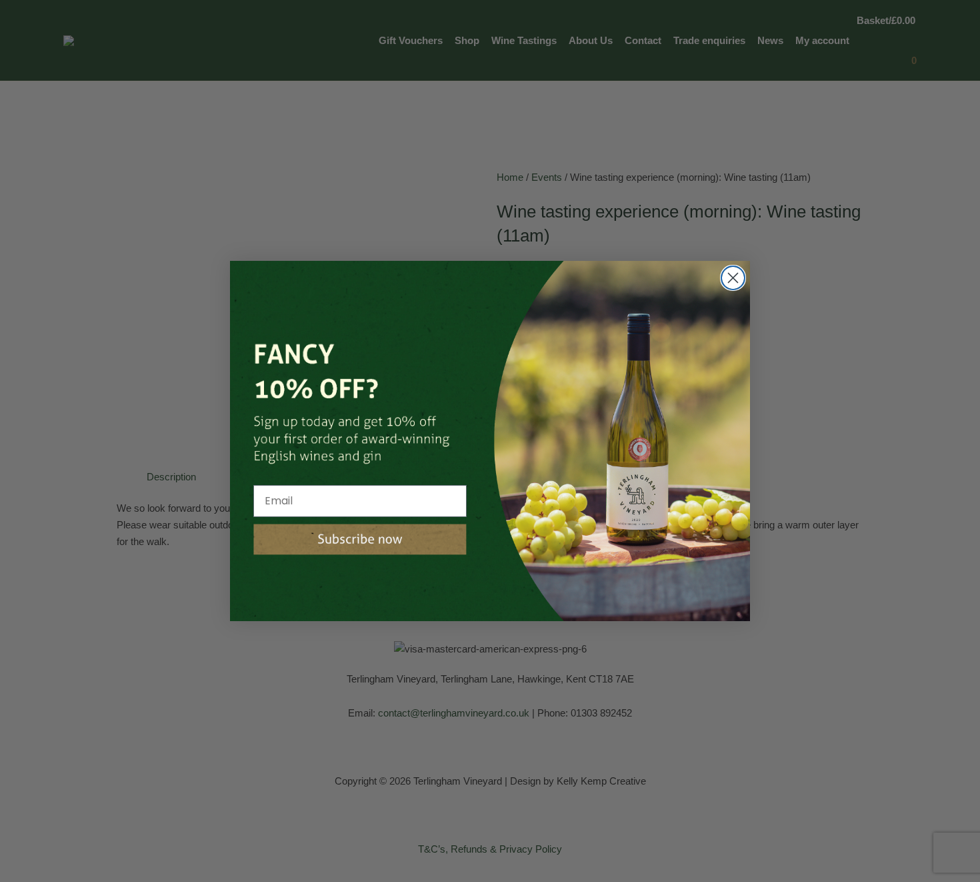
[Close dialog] (733, 278)
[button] (360, 539)
